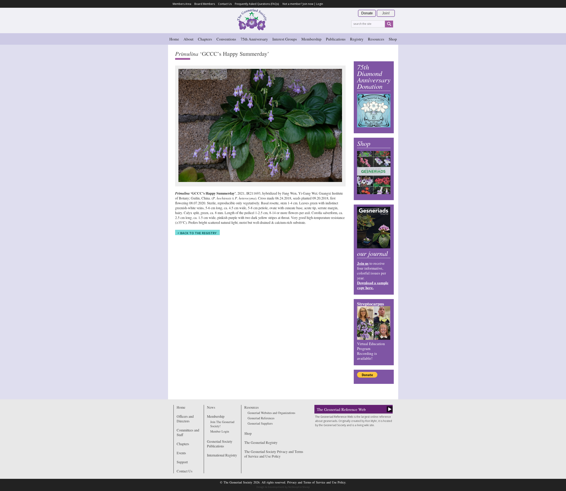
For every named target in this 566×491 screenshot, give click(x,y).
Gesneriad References (261, 418)
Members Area (182, 4)
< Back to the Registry (196, 233)
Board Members (204, 4)
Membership (311, 39)
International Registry (222, 455)
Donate (367, 13)
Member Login (219, 431)
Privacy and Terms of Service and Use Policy (316, 482)
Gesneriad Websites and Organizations (271, 413)
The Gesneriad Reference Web (341, 409)
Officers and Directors (185, 418)
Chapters (205, 39)
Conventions (226, 39)
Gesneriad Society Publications (219, 443)
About (188, 39)
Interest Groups (284, 39)
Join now (308, 4)
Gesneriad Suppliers (260, 423)
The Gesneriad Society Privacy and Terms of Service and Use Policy (273, 453)
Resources (376, 39)
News (211, 407)
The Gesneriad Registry (260, 442)
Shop (393, 39)
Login (319, 4)
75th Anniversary (254, 39)
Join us (363, 263)
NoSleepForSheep (299, 487)
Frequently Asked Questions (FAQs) (257, 4)
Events (181, 452)
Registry (356, 39)
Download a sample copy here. (372, 285)
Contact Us (225, 4)
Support (182, 462)
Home (174, 39)
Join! (386, 13)
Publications (336, 39)
